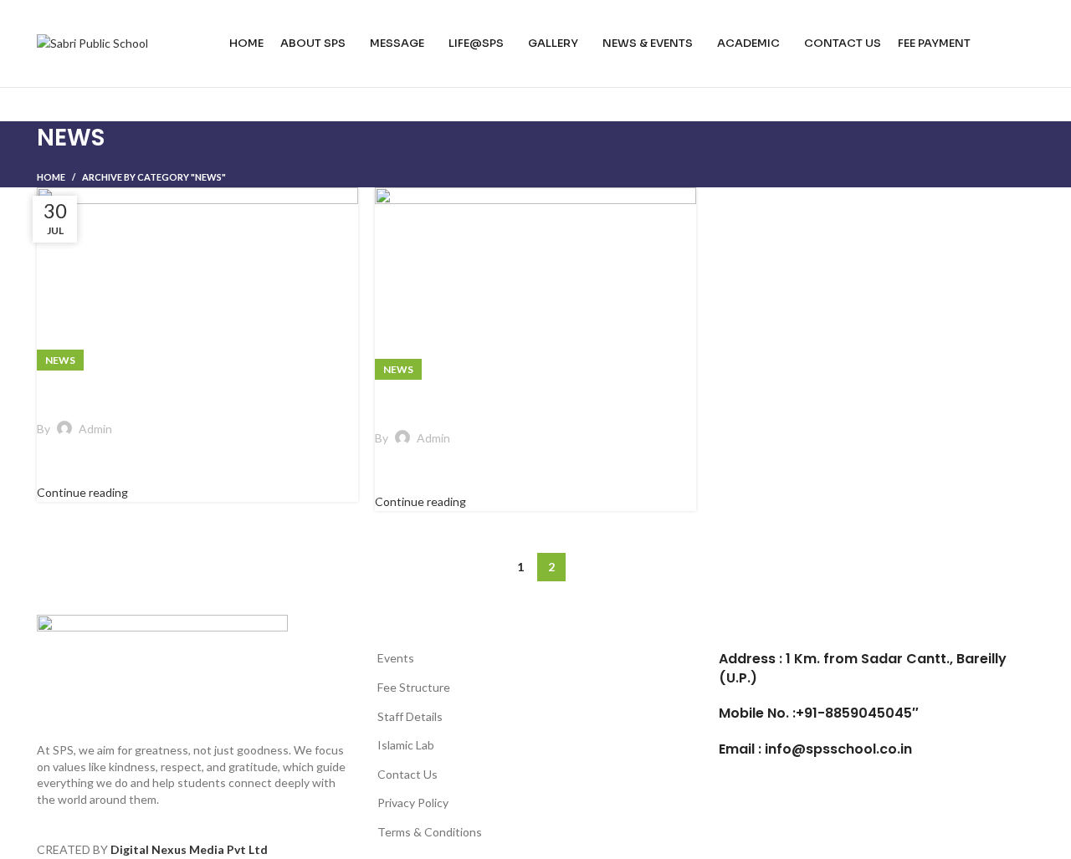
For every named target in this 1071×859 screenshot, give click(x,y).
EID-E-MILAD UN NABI (144, 390)
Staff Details (410, 716)
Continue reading (82, 492)
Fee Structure (413, 687)
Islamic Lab (405, 745)
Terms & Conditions (429, 832)
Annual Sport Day (465, 399)
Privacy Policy (412, 802)
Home (51, 176)
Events (395, 658)
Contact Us (407, 774)
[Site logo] (92, 42)
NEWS (60, 360)
